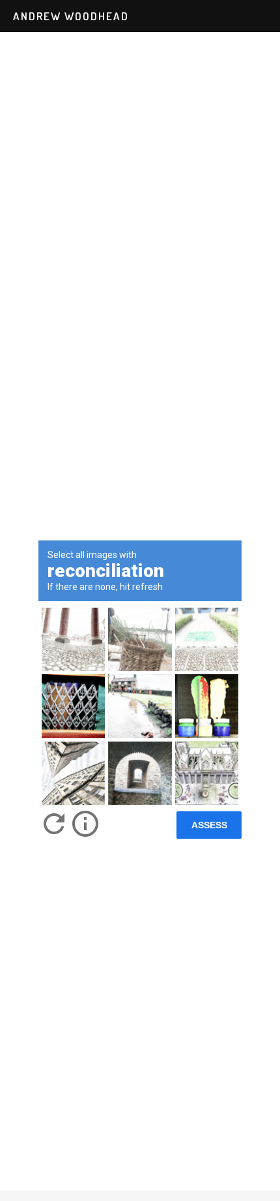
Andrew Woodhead (71, 16)
